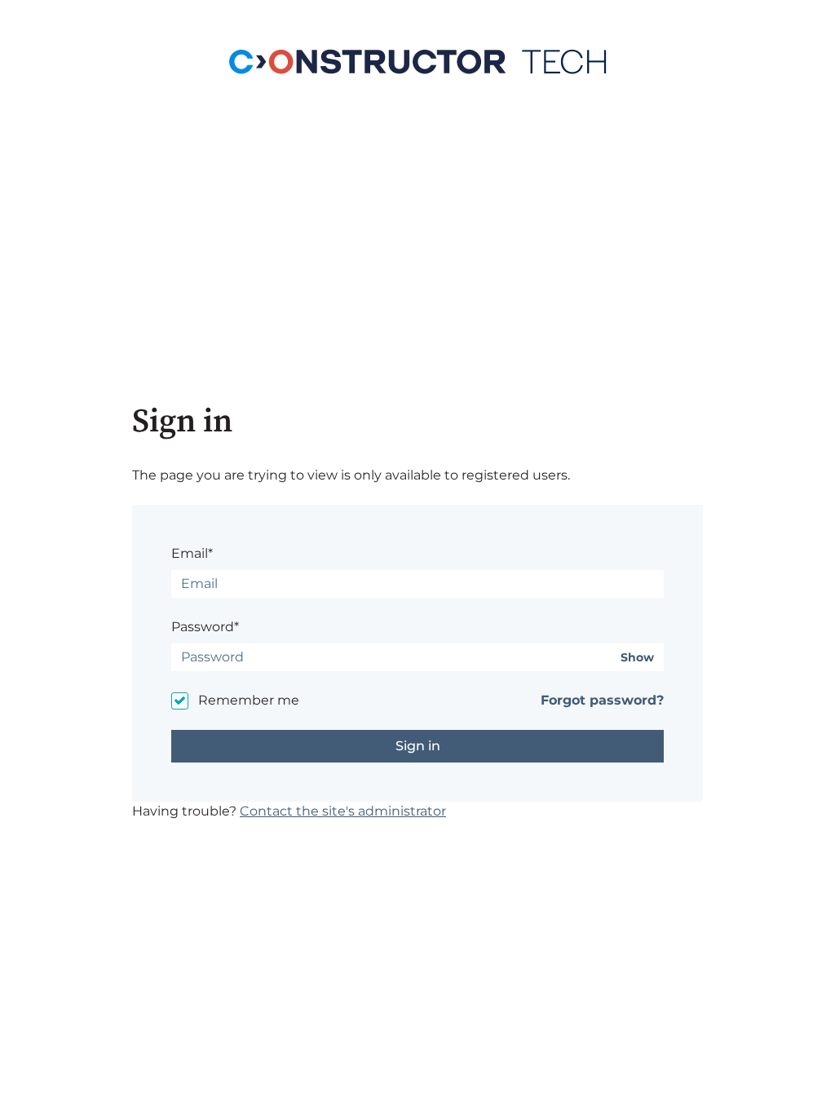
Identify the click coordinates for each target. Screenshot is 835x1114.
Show (637, 658)
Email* (192, 553)
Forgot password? (602, 700)
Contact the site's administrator (343, 811)
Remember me (248, 700)
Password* (205, 626)
